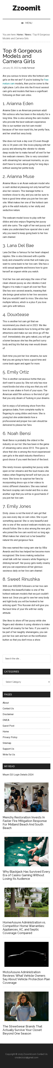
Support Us (8, 748)
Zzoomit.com (29, 1054)
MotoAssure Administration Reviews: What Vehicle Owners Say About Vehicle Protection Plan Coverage (26, 977)
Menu (28, 23)
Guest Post (8, 725)
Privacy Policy (10, 737)
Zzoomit (26, 8)
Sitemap (7, 743)
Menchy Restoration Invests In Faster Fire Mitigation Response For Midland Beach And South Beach (25, 823)
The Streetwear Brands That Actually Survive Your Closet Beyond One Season (22, 1030)
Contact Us (8, 708)
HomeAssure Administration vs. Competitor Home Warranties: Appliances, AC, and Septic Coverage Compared (24, 928)
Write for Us (9, 754)
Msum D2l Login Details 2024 (18, 774)
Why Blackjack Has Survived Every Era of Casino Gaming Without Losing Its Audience (26, 875)
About (6, 702)
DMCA (6, 720)
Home (6, 731)
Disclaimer (8, 714)
